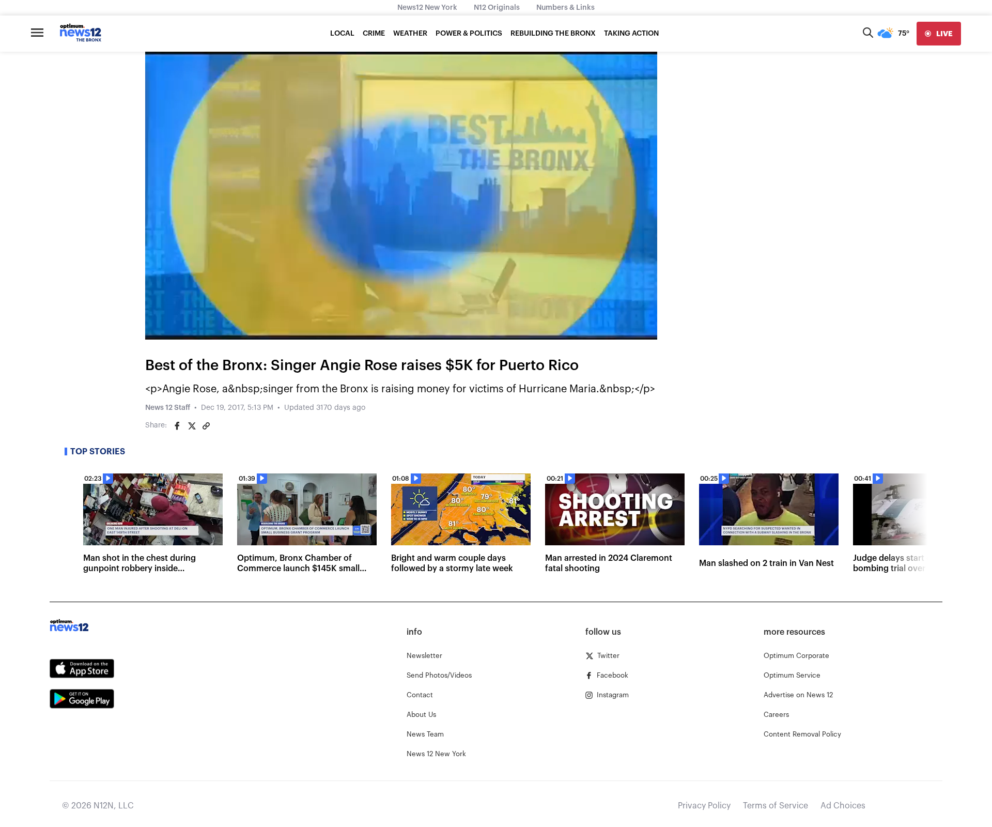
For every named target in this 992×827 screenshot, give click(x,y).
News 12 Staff (167, 407)
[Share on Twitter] (192, 426)
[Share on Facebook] (177, 426)
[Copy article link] (206, 426)
